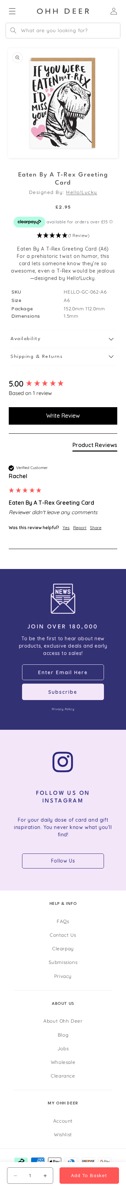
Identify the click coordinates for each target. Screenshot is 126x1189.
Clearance (63, 1076)
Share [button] (96, 527)
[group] (63, 384)
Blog (63, 1035)
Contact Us (63, 935)
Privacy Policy (63, 709)
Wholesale (63, 1062)
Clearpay (63, 948)
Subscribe (62, 692)
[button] (63, 235)
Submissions (63, 962)
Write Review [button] (63, 415)
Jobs (63, 1048)
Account (63, 1121)
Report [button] (79, 527)
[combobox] (63, 30)
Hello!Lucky (81, 192)
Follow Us (63, 861)
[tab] (94, 446)
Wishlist (63, 1134)
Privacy (63, 976)
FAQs (63, 921)
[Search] (13, 30)
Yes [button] (66, 527)
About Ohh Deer (62, 1021)
